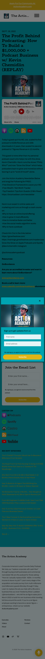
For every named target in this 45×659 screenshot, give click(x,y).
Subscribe (22, 357)
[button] (39, 300)
